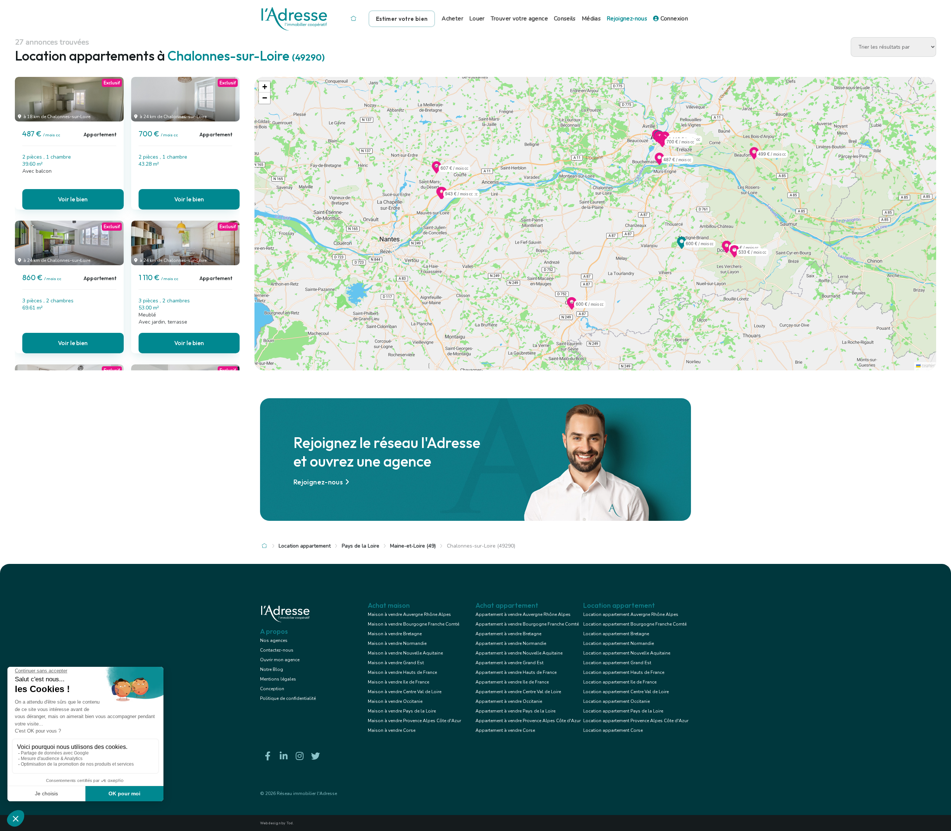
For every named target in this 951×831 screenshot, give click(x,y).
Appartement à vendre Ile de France (512, 682)
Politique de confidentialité (288, 698)
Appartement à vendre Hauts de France (516, 672)
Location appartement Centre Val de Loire (626, 692)
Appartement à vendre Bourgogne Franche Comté (527, 624)
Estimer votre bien (402, 18)
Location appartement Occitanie (616, 701)
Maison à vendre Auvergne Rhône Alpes (409, 614)
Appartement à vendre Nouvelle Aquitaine (519, 653)
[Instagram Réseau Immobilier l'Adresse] (299, 756)
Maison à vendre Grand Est (396, 663)
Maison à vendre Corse (391, 730)
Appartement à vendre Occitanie (509, 701)
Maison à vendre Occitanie (395, 701)
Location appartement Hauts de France (623, 672)
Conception (272, 689)
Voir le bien (73, 199)
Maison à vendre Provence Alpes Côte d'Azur (414, 721)
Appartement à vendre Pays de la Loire (515, 711)
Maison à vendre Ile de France (398, 682)
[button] (659, 162)
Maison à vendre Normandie (397, 643)
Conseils (565, 18)
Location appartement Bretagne (616, 634)
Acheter (452, 18)
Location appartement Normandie (618, 643)
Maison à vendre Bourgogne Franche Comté (413, 624)
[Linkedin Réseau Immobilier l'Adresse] (283, 756)
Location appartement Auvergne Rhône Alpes (630, 614)
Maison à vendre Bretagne (395, 634)
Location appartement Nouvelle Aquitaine (626, 653)
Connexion (673, 18)
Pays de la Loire (360, 545)
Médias (591, 18)
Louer (477, 18)
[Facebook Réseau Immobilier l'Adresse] (267, 756)
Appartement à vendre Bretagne (508, 634)
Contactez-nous (276, 650)
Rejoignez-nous (627, 18)
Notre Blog (271, 669)
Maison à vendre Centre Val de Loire (404, 692)
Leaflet (927, 366)
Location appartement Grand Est (617, 663)
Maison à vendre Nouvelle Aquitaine (405, 653)
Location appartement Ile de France (619, 682)
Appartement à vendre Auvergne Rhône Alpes (523, 614)
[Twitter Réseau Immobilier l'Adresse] (315, 756)
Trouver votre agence (519, 18)
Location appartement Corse (613, 730)
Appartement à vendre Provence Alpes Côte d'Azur (528, 721)
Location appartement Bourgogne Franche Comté (635, 624)
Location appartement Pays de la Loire (623, 711)
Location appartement (305, 545)
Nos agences (274, 640)
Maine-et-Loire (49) (413, 545)
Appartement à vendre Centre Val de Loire (518, 692)
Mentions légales (278, 679)
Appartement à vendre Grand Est (509, 663)
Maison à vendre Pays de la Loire (402, 711)
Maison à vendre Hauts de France (402, 672)
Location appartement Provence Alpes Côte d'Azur (635, 721)
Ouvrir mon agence (279, 660)
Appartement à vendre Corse (505, 730)
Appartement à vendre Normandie (511, 643)
